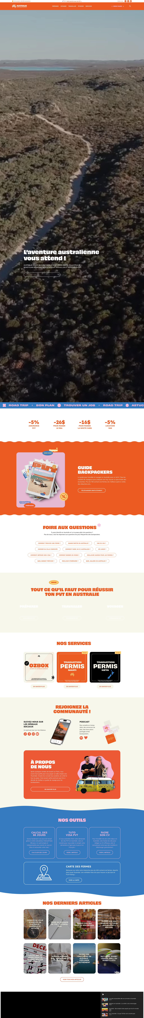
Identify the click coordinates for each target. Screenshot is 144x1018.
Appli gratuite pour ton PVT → (74, 1)
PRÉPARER (55, 6)
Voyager (63, 6)
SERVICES (89, 6)
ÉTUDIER (81, 6)
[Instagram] (128, 1)
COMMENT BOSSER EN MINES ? (69, 555)
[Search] (58, 274)
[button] (130, 6)
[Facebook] (125, 1)
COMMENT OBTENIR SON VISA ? (40, 555)
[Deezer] (86, 738)
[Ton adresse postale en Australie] (39, 667)
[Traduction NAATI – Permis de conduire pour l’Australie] (72, 667)
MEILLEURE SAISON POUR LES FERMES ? (100, 555)
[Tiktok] (25, 734)
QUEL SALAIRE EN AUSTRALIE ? (96, 561)
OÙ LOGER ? (102, 549)
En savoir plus (39, 686)
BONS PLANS (117, 6)
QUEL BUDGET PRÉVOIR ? (46, 561)
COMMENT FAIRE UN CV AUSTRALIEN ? (77, 549)
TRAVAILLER (72, 6)
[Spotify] (81, 738)
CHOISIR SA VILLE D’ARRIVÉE (48, 549)
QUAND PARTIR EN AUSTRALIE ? (78, 543)
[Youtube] (131, 1)
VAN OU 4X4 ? (101, 543)
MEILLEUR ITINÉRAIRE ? (70, 561)
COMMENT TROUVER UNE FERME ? (49, 543)
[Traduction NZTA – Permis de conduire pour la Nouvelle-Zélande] (105, 667)
